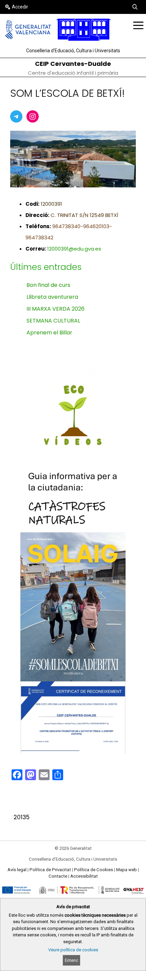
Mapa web (126, 869)
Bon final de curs (48, 285)
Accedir (20, 7)
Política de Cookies (93, 869)
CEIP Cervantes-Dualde (73, 63)
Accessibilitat (84, 876)
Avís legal (16, 869)
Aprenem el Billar (49, 332)
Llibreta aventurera (52, 297)
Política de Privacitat (50, 869)
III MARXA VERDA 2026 (55, 309)
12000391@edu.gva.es (74, 248)
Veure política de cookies (73, 949)
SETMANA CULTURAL (53, 321)
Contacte (58, 876)
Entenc (71, 960)
